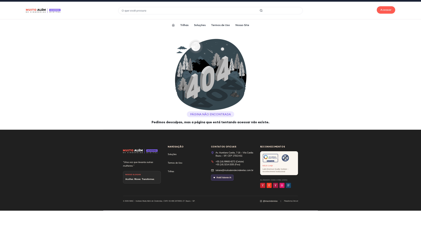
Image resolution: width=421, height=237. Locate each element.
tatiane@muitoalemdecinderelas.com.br (234, 170)
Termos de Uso (220, 25)
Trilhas (184, 25)
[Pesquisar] (261, 10)
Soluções (200, 25)
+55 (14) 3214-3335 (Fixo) (228, 164)
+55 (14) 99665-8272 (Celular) (230, 161)
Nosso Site (242, 25)
